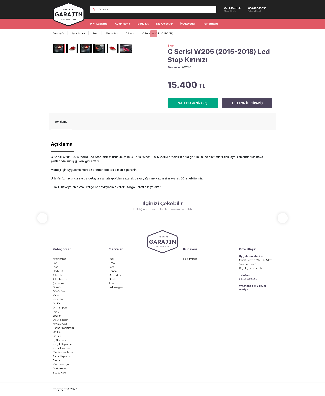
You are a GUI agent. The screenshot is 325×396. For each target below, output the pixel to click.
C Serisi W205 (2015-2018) (157, 33)
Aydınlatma (78, 33)
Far (55, 262)
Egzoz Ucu (59, 372)
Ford (111, 267)
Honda (113, 271)
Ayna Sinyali (60, 323)
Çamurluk (58, 283)
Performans (60, 368)
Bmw (112, 262)
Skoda (112, 279)
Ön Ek (56, 303)
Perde (56, 360)
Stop (95, 33)
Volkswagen (116, 287)
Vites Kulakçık (61, 364)
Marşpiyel (58, 299)
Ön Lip (57, 332)
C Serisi (130, 33)
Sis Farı (57, 336)
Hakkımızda (190, 258)
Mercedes (112, 33)
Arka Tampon (61, 279)
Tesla (111, 283)
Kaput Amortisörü (63, 327)
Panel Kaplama (62, 356)
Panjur (56, 311)
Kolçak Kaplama (62, 344)
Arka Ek (57, 275)
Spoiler (57, 315)
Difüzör (57, 287)
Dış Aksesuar (60, 319)
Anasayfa (58, 33)
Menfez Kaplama (63, 352)
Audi (111, 258)
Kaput (56, 295)
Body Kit (58, 271)
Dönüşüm (59, 291)
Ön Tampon (60, 307)
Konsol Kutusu (61, 348)
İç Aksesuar (59, 340)
